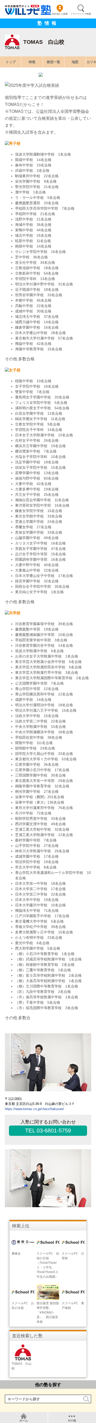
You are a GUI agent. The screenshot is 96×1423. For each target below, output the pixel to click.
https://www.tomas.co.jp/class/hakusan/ (34, 1109)
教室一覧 (53, 62)
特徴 (32, 62)
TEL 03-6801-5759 (48, 1130)
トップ (11, 62)
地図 (75, 62)
